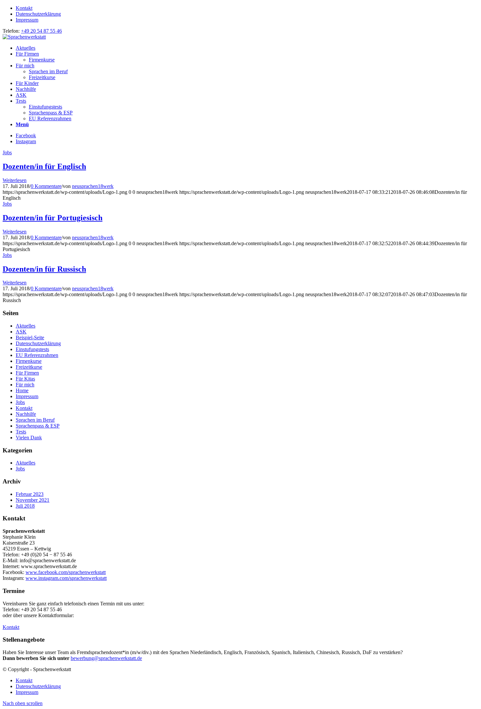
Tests (21, 431)
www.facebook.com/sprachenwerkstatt (66, 572)
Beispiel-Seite (30, 337)
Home (22, 390)
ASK (21, 331)
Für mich (25, 384)
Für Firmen (27, 373)
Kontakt (24, 8)
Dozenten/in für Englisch (44, 166)
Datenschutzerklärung (38, 14)
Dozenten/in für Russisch (44, 269)
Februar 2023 (30, 494)
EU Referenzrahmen (37, 355)
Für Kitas (25, 378)
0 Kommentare (46, 186)
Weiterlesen (15, 180)
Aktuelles (25, 326)
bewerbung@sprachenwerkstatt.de (106, 658)
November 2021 (32, 500)
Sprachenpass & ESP (38, 426)
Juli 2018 (25, 506)
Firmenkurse (29, 361)
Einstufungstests (32, 349)
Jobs (7, 152)
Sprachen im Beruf (35, 420)
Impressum (27, 20)
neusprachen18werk (93, 186)
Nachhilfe (26, 414)
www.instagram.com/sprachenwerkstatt (66, 578)
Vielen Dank (29, 437)
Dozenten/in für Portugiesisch (52, 217)
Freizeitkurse (29, 367)
